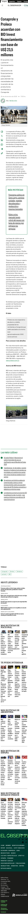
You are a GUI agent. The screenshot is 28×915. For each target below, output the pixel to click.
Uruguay (4, 1)
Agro (18, 850)
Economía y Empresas (8, 850)
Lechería (4, 574)
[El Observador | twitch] (26, 842)
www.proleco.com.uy (12, 360)
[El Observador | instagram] (23, 836)
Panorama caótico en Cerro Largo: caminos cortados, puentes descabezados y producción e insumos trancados (13, 590)
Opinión (3, 858)
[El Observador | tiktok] (19, 839)
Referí (3, 848)
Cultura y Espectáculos (9, 855)
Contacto (3, 912)
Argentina (14, 866)
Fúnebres (10, 858)
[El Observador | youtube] (26, 836)
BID (10, 574)
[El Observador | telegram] (23, 842)
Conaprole (4, 571)
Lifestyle (21, 855)
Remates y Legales (7, 860)
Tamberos (19, 571)
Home (2, 845)
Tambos (12, 571)
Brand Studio (5, 853)
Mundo (13, 853)
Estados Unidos (6, 868)
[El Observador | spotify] (26, 839)
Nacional (9, 848)
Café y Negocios (19, 848)
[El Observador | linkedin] (23, 839)
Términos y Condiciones (4, 908)
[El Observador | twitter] (17, 836)
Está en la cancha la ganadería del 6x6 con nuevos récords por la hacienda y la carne (12, 614)
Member (8, 845)
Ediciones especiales (7, 863)
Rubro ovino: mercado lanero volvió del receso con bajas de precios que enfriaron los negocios (14, 596)
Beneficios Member (18, 845)
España (21, 866)
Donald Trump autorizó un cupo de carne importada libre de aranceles (14, 602)
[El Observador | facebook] (20, 836)
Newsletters (5, 866)
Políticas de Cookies (4, 901)
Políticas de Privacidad (4, 905)
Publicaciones (20, 863)
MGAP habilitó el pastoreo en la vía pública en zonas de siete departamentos (13, 608)
